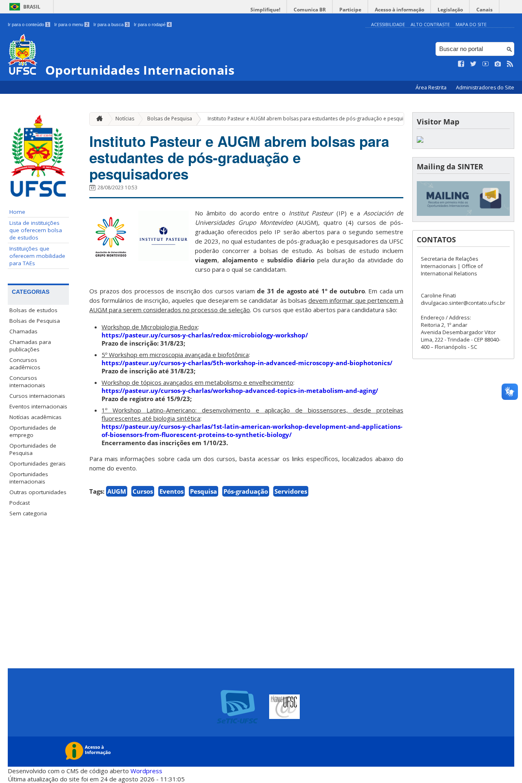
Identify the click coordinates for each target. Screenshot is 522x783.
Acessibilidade (388, 24)
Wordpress (146, 771)
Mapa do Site (471, 24)
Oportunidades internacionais (28, 477)
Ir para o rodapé (152, 24)
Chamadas (23, 331)
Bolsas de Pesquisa (34, 320)
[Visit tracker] (420, 140)
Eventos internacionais (38, 406)
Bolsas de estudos (33, 310)
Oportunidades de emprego (32, 431)
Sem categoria (28, 513)
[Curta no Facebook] (461, 64)
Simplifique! (265, 9)
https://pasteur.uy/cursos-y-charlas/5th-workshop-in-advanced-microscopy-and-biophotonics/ (247, 363)
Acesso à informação (399, 9)
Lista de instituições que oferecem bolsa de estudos (35, 230)
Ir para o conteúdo (28, 24)
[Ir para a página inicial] (97, 119)
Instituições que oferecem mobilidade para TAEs (37, 256)
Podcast (19, 502)
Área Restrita (432, 87)
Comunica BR (310, 9)
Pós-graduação (245, 491)
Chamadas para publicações (30, 345)
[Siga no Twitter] (473, 64)
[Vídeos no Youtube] (485, 64)
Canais (484, 9)
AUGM (116, 491)
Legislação (450, 9)
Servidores (290, 491)
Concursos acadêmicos (24, 363)
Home (17, 211)
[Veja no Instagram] (498, 64)
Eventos (171, 491)
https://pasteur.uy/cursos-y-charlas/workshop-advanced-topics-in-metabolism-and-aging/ (240, 390)
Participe (350, 9)
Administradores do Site (485, 87)
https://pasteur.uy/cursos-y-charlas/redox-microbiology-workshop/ (205, 335)
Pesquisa (203, 491)
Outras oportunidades (37, 492)
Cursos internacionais (37, 395)
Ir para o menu (71, 24)
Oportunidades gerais (37, 463)
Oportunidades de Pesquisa (32, 449)
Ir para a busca (110, 24)
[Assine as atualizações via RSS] (510, 64)
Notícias (124, 118)
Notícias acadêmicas (35, 417)
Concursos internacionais (27, 381)
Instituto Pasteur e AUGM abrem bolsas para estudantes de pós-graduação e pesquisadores (315, 118)
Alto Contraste (430, 24)
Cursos (143, 491)
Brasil (31, 6)
